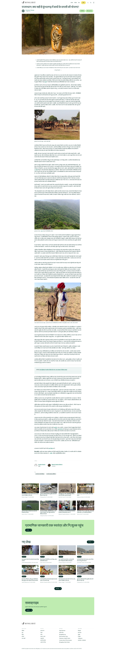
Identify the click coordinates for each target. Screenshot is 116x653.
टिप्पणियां (82, 10)
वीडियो (75, 2)
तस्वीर (42, 231)
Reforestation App (63, 636)
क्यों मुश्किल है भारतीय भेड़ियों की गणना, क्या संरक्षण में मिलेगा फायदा (53, 369)
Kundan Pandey (41, 464)
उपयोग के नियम (43, 642)
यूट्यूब (79, 634)
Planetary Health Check (64, 638)
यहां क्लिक (51, 448)
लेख (79, 2)
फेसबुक (79, 636)
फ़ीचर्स (72, 2)
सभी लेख (89, 541)
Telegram (80, 638)
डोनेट (83, 2)
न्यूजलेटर (28, 610)
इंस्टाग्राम (79, 632)
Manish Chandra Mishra (57, 464)
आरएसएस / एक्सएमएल (82, 640)
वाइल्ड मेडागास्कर (62, 630)
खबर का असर (42, 636)
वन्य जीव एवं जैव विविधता (40, 473)
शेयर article (89, 10)
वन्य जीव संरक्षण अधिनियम (51, 473)
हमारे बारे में (42, 630)
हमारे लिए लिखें (43, 640)
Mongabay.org (62, 634)
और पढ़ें (28, 530)
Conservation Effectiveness (65, 640)
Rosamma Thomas (30, 10)
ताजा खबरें (23, 638)
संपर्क (41, 632)
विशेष (23, 634)
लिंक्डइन (79, 630)
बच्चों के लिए (61, 632)
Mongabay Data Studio (64, 642)
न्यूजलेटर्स (42, 638)
